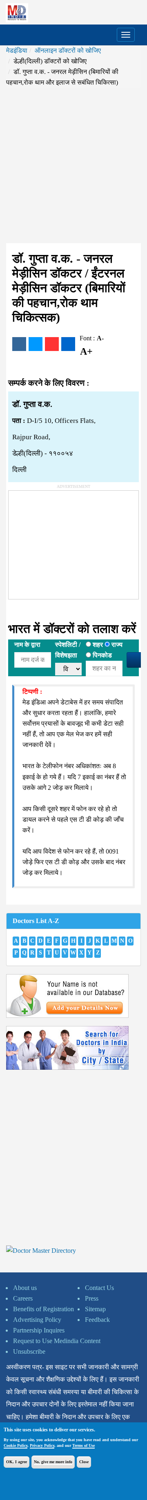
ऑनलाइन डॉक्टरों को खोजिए (68, 50)
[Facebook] (19, 344)
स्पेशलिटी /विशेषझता (67, 650)
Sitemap (95, 1309)
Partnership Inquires (39, 1330)
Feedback (97, 1319)
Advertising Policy (37, 1319)
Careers (23, 1298)
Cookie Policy (15, 1445)
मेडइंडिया (16, 50)
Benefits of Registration (43, 1309)
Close (84, 1462)
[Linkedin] (68, 344)
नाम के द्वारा (27, 644)
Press (91, 1298)
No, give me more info (53, 1462)
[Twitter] (35, 344)
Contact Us (99, 1287)
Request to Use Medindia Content (56, 1340)
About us (25, 1287)
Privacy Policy (42, 1445)
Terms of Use (83, 1445)
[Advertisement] (73, 165)
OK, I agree (16, 1462)
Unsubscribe (29, 1351)
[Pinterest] (52, 344)
